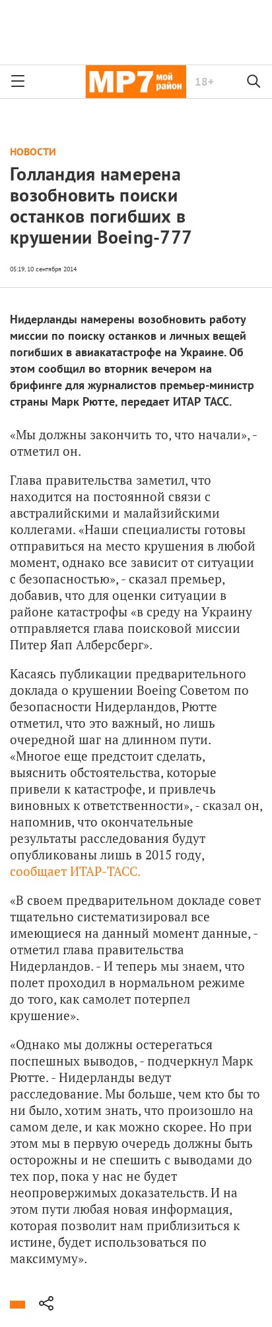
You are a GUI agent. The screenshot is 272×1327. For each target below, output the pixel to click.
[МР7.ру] (135, 81)
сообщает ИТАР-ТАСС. (75, 871)
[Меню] (18, 81)
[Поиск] (254, 81)
